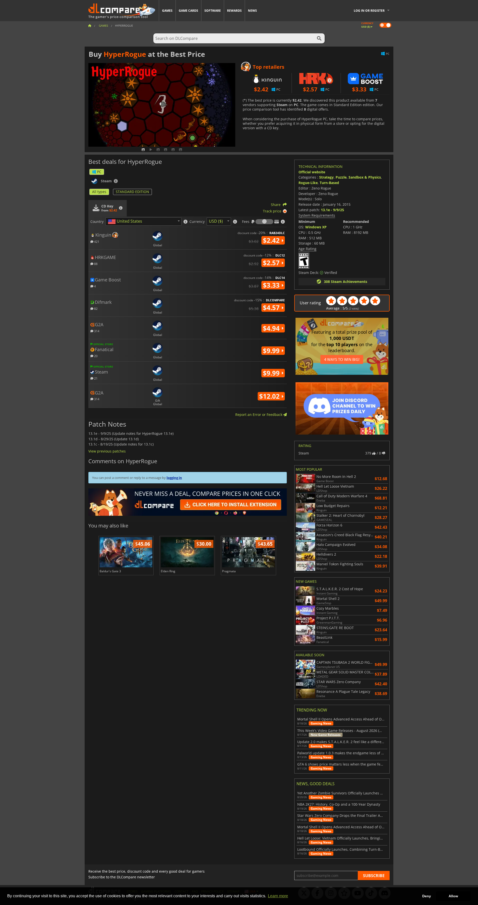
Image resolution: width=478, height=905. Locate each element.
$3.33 (272, 285)
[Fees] (264, 221)
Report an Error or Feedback (259, 414)
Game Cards (188, 10)
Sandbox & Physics (365, 177)
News (252, 10)
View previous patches (107, 451)
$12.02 (270, 396)
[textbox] (126, 222)
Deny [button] (426, 896)
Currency (197, 221)
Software (212, 10)
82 (95, 308)
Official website (312, 172)
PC (99, 171)
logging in (174, 477)
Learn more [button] (278, 896)
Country (97, 221)
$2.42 (272, 240)
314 (96, 331)
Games (167, 10)
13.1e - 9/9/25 (332, 209)
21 (95, 378)
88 (95, 263)
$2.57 (272, 263)
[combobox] (143, 221)
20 (95, 356)
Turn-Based (329, 182)
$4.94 (272, 328)
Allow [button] (453, 896)
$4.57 (272, 307)
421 (96, 241)
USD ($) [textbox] (216, 221)
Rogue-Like (308, 182)
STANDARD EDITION (132, 191)
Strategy (326, 177)
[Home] (89, 25)
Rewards (234, 10)
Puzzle (341, 177)
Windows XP (316, 227)
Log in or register (369, 10)
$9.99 (272, 350)
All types (99, 191)
